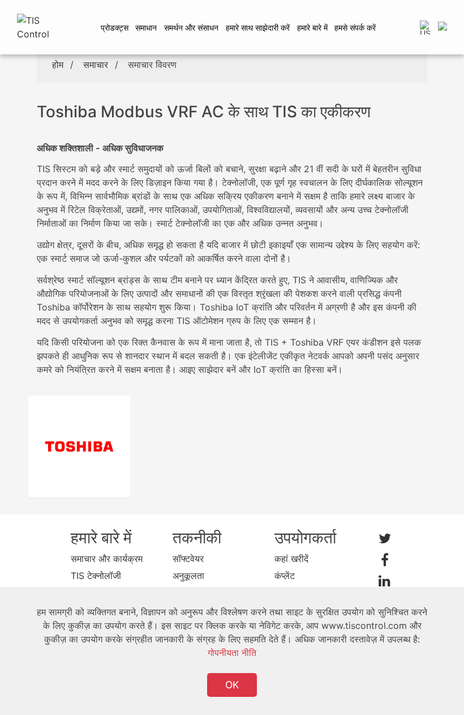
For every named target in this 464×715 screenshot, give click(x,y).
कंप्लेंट (284, 575)
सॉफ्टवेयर (188, 558)
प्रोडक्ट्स (114, 27)
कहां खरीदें (291, 558)
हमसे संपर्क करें (355, 27)
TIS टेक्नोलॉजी (96, 575)
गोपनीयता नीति (232, 652)
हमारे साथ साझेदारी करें (258, 27)
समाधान (146, 27)
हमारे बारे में (312, 27)
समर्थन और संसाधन (191, 27)
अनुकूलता (188, 575)
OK (232, 685)
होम (57, 64)
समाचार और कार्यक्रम (107, 558)
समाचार (95, 64)
